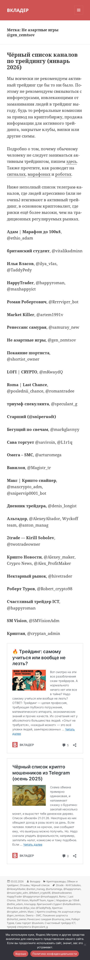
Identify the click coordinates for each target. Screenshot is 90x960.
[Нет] (85, 945)
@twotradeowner (61, 893)
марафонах (39, 174)
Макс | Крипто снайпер (42, 911)
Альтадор (30, 904)
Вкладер (35, 881)
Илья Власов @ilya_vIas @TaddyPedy (29, 908)
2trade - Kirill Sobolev (68, 885)
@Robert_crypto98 (39, 893)
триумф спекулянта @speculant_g (27, 927)
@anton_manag (35, 889)
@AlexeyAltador (16, 889)
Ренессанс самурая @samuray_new (48, 919)
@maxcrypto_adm (17, 893)
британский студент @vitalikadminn (58, 904)
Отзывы (25, 885)
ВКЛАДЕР (18, 10)
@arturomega (54, 889)
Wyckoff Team (38, 900)
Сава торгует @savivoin (29, 923)
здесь (71, 161)
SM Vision (22, 900)
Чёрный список (40, 885)
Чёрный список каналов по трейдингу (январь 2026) (42, 61)
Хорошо (20, 953)
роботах (63, 174)
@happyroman (72, 889)
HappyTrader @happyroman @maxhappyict (32, 896)
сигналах (16, 174)
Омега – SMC (33, 915)
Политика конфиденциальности (54, 953)
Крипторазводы (56, 881)
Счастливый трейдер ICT (60, 923)
